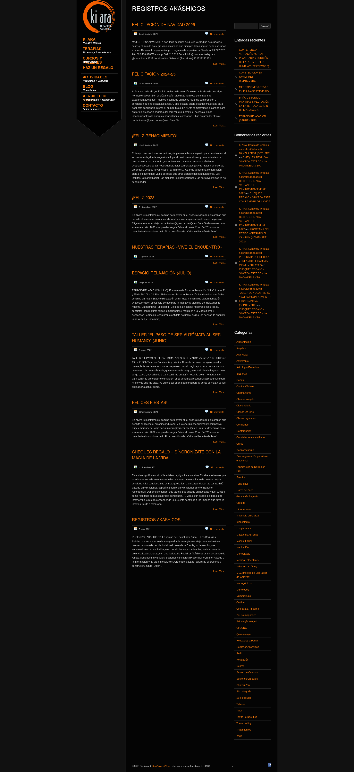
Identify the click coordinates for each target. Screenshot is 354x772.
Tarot (239, 710)
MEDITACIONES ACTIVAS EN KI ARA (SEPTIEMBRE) (254, 89)
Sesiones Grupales (247, 678)
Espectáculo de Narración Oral (250, 469)
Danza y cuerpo (245, 450)
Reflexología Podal (247, 640)
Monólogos (242, 589)
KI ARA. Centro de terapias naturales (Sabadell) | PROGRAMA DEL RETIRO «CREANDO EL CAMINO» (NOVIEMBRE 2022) (254, 257)
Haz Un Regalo (98, 67)
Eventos (240, 477)
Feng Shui (242, 483)
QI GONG (241, 627)
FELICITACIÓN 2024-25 (154, 74)
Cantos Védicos (245, 386)
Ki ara (92, 40)
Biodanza (241, 373)
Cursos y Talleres (92, 59)
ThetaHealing (244, 723)
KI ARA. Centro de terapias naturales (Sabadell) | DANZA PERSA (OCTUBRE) (254, 149)
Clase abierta (243, 405)
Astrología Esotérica (247, 367)
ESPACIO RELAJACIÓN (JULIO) (161, 273)
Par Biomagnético (246, 615)
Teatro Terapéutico (246, 717)
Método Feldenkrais (247, 560)
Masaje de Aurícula (247, 534)
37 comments (217, 467)
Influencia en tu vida (247, 515)
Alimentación (243, 342)
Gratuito (240, 502)
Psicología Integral (246, 621)
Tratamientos (243, 729)
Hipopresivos (243, 509)
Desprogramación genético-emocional (252, 458)
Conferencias (243, 431)
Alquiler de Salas (99, 97)
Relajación (242, 659)
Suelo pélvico (244, 697)
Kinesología (243, 522)
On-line (240, 602)
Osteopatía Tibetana (247, 608)
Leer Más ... (219, 63)
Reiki (239, 653)
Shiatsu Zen (243, 685)
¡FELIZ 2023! (144, 197)
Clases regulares (245, 418)
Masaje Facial (244, 541)
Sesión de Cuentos (247, 672)
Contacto (93, 106)
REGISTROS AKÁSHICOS (156, 519)
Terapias (97, 50)
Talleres (240, 704)
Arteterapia (242, 361)
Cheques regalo (245, 399)
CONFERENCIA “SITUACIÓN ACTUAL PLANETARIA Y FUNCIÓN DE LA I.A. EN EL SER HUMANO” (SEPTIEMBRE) (254, 58)
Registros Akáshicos (247, 647)
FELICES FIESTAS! (149, 402)
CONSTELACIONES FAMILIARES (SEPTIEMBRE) (250, 76)
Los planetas (243, 528)
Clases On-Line (245, 412)
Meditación (242, 547)
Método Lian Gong (246, 566)
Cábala (240, 380)
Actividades (95, 78)
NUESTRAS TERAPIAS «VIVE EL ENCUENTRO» (177, 247)
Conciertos (242, 424)
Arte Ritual (242, 354)
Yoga (239, 736)
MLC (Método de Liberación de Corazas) (252, 574)
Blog (89, 88)
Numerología (243, 596)
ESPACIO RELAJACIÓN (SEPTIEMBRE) (252, 118)
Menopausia (243, 553)
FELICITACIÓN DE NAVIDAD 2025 (163, 24)
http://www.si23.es (161, 766)
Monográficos (244, 583)
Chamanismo (243, 392)
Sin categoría (243, 691)
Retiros (240, 666)
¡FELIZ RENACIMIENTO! (154, 136)
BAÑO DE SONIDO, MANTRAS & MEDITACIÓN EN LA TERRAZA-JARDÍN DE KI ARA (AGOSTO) (254, 103)
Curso (239, 443)
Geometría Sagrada (247, 496)
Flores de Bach (244, 490)
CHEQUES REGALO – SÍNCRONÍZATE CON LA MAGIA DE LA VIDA (253, 161)
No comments (217, 34)
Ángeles (241, 348)
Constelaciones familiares (250, 437)
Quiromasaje (243, 634)
